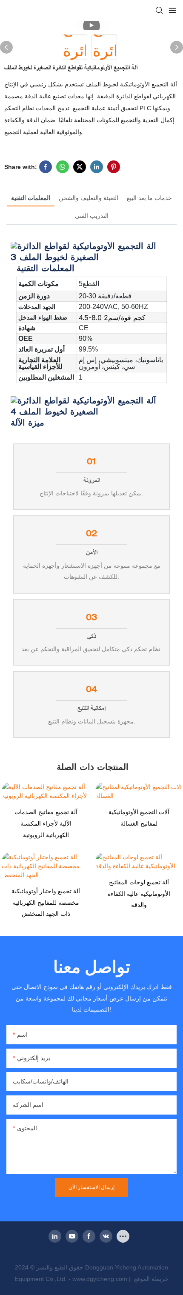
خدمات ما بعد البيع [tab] (149, 197)
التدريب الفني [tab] (92, 215)
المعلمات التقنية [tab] (30, 197)
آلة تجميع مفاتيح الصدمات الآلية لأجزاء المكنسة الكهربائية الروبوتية (45, 823)
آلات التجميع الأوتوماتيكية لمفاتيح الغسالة (139, 818)
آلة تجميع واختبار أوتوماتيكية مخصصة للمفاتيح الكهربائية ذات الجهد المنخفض (45, 902)
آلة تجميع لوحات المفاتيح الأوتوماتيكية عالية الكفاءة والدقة (139, 893)
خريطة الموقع (150, 1278)
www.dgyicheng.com (100, 1278)
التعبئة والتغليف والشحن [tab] (88, 197)
